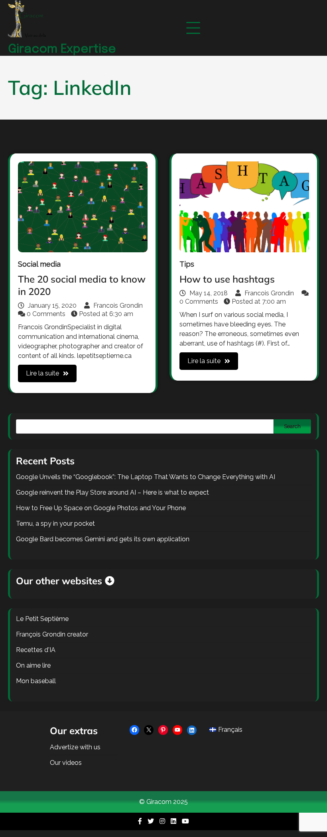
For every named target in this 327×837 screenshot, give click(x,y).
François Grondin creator (52, 634)
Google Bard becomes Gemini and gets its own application (102, 539)
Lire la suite (42, 373)
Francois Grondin (117, 305)
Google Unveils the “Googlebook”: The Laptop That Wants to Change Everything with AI (145, 477)
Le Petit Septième (42, 619)
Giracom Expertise (62, 49)
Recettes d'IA (35, 650)
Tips (186, 264)
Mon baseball (36, 681)
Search (292, 426)
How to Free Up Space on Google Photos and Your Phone (101, 508)
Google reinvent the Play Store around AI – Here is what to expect (112, 492)
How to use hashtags (227, 279)
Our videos (66, 762)
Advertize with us (75, 747)
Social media (39, 264)
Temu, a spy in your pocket (55, 523)
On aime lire (33, 665)
